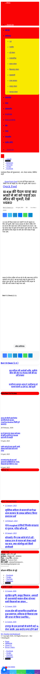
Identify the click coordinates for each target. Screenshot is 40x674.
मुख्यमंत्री (12, 75)
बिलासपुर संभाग (14, 69)
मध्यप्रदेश (8, 97)
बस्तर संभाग (13, 64)
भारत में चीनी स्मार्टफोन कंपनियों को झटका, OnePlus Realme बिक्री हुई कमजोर (10, 421)
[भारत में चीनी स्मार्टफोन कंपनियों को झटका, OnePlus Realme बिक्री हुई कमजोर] (11, 414)
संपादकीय (8, 137)
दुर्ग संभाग (12, 52)
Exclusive (10, 120)
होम (8, 30)
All (10, 41)
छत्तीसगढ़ (8, 36)
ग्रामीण (11, 47)
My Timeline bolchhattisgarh (10, 634)
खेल (6, 125)
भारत (6, 103)
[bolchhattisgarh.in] (20, 21)
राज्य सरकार (13, 81)
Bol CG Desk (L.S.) (8, 207)
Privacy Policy (10, 647)
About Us (8, 645)
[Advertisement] (20, 256)
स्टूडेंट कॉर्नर (9, 142)
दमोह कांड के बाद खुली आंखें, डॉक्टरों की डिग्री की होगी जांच (10, 449)
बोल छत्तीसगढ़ (20, 346)
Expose (8, 114)
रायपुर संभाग (13, 86)
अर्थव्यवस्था (8, 643)
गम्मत (6, 131)
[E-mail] (3, 299)
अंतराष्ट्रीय (8, 109)
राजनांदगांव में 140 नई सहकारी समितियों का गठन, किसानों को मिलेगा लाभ (10, 462)
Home (6, 181)
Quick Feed (13, 181)
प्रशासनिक (12, 58)
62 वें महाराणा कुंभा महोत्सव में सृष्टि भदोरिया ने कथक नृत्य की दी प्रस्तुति (10, 435)
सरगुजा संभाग (13, 92)
